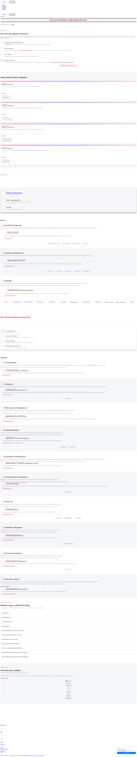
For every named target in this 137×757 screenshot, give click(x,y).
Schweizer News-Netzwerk (5, 586)
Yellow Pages (5, 738)
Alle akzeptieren (126, 752)
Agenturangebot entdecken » (8, 394)
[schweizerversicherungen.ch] (121, 301)
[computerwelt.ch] (86, 302)
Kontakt (4, 9)
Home (4, 4)
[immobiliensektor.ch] (17, 302)
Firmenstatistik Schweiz (7, 739)
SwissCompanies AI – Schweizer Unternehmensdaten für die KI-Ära (63, 62)
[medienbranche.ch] (40, 302)
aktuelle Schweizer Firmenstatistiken (26, 50)
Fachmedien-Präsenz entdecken (9, 295)
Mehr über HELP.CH (4, 185)
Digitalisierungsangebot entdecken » (9, 565)
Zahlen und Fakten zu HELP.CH (6, 186)
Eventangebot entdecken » (7, 488)
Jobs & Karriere (5, 735)
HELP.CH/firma (8, 44)
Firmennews (5, 6)
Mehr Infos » (4, 93)
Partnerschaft (5, 737)
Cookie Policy (32, 755)
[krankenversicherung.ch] (109, 301)
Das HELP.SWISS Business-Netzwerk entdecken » (68, 65)
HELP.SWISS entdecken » (5, 325)
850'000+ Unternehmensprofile (14, 193)
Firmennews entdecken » (19, 442)
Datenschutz (37, 755)
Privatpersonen (5, 730)
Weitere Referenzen (4, 678)
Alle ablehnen (126, 754)
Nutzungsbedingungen (25, 755)
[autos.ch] (6, 302)
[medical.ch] (98, 302)
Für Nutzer (4, 7)
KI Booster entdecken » (8, 238)
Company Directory (6, 740)
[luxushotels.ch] (63, 302)
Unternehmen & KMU (6, 727)
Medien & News (5, 734)
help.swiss (2, 753)
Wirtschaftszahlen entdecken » (8, 442)
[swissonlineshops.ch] (75, 301)
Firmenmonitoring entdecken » (8, 514)
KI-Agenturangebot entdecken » (8, 421)
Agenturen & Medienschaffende (8, 728)
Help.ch (1, 755)
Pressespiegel (5, 736)
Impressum (42, 755)
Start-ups (4, 729)
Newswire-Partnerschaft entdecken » (9, 593)
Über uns (4, 8)
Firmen (4, 5)
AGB (20, 755)
